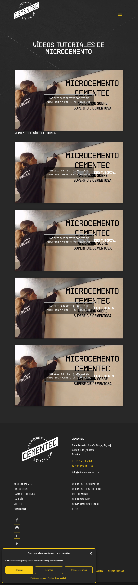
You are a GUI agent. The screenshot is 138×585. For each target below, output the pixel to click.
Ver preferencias (79, 570)
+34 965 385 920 (83, 461)
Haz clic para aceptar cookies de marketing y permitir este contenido (69, 100)
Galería (18, 499)
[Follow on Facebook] (17, 520)
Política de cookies (38, 578)
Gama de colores (24, 494)
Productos (20, 489)
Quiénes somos (81, 499)
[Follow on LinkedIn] (17, 535)
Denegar (49, 570)
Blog (75, 509)
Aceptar (19, 570)
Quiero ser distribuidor (86, 489)
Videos (18, 504)
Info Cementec (81, 494)
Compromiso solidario (86, 504)
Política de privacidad (57, 578)
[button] (91, 553)
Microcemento (23, 484)
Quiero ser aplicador (85, 484)
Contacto (20, 509)
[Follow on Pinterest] (17, 543)
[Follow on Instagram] (17, 528)
